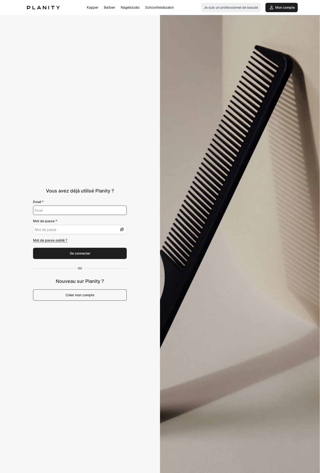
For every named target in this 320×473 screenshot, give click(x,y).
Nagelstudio (130, 7)
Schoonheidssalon (159, 7)
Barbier (109, 7)
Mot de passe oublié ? (50, 240)
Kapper (92, 7)
